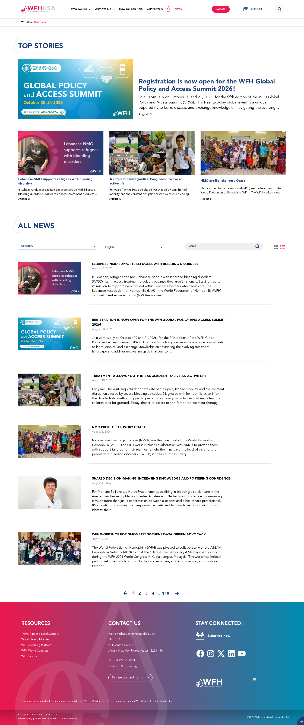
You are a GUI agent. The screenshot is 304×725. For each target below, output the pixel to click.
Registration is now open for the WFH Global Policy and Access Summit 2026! (207, 85)
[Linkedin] (231, 653)
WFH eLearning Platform (36, 645)
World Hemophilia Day (35, 639)
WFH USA (26, 22)
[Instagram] (211, 653)
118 (165, 593)
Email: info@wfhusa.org (122, 666)
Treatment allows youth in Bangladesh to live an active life (145, 181)
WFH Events (29, 656)
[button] (279, 9)
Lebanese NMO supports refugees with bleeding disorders (55, 181)
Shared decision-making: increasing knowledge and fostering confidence (161, 478)
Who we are (79, 9)
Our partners (155, 9)
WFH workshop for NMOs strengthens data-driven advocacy (149, 534)
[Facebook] (200, 653)
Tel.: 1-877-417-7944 (121, 660)
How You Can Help (131, 9)
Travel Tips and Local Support (40, 634)
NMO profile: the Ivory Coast (223, 180)
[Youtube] (242, 653)
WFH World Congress (34, 650)
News (178, 9)
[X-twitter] (221, 653)
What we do (103, 9)
